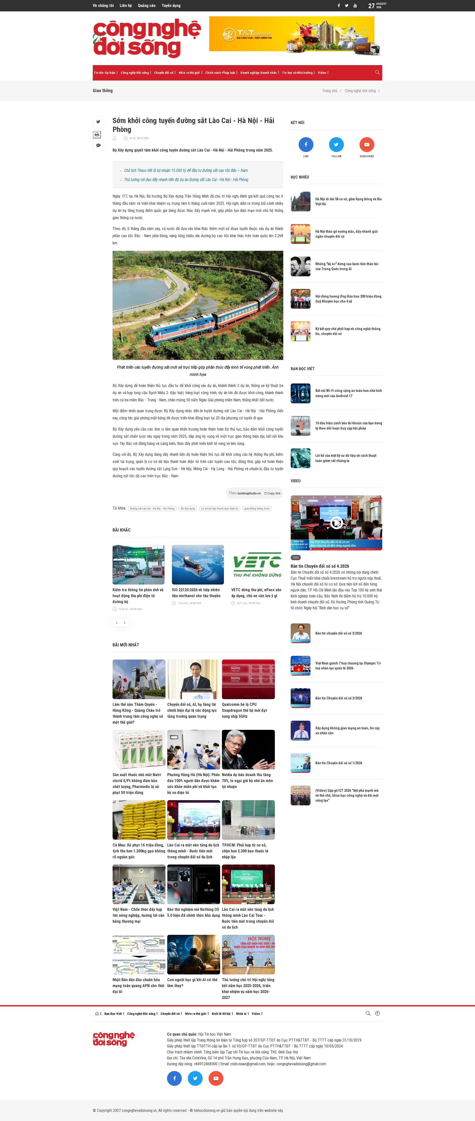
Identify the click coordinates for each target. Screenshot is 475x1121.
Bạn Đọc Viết (113, 1014)
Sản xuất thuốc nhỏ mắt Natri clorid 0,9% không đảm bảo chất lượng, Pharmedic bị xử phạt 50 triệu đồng (137, 783)
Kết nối (297, 122)
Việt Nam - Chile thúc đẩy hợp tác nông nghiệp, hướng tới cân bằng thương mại (138, 915)
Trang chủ (329, 90)
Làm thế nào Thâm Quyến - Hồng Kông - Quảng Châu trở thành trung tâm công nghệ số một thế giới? (138, 713)
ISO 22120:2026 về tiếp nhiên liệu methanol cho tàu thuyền (196, 592)
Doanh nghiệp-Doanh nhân (258, 73)
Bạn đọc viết (303, 368)
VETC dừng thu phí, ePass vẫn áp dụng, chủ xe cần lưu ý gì (256, 592)
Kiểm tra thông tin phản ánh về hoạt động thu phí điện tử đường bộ (138, 595)
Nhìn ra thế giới (189, 73)
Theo (255, 493)
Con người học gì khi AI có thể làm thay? (192, 982)
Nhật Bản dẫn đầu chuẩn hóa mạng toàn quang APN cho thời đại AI (138, 985)
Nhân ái (241, 1014)
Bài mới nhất (126, 644)
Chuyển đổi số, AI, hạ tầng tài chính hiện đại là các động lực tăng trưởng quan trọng (192, 710)
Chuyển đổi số (163, 73)
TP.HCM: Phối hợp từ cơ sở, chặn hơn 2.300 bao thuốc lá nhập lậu (245, 851)
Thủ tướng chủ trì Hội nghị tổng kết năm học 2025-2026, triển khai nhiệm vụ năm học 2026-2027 (248, 988)
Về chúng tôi (103, 5)
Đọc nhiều (300, 177)
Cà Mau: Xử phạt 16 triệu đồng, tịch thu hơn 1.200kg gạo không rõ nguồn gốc (139, 851)
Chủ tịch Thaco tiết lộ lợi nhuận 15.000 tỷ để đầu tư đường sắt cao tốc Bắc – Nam (186, 170)
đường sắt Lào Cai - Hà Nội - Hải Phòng (152, 508)
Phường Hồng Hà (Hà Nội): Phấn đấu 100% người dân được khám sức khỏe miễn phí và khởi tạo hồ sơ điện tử (193, 783)
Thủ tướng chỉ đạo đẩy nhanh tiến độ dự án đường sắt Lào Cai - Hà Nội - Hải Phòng (186, 179)
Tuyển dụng (171, 5)
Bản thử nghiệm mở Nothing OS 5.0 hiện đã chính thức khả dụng (193, 912)
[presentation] (117, 622)
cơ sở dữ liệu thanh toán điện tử (219, 508)
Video (322, 73)
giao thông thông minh (257, 508)
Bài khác (122, 530)
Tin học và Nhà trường (297, 73)
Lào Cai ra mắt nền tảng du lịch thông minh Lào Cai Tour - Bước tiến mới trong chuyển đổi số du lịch (248, 918)
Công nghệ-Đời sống (135, 73)
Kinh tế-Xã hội (221, 1014)
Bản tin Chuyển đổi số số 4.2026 (320, 566)
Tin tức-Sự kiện (104, 73)
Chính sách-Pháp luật (220, 73)
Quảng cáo (147, 5)
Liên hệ (126, 5)
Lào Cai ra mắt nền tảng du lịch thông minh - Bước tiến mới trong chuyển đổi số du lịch (193, 851)
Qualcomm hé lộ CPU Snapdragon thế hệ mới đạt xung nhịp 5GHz (244, 710)
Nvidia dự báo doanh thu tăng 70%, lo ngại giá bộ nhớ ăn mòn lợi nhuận (247, 780)
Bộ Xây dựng (188, 508)
